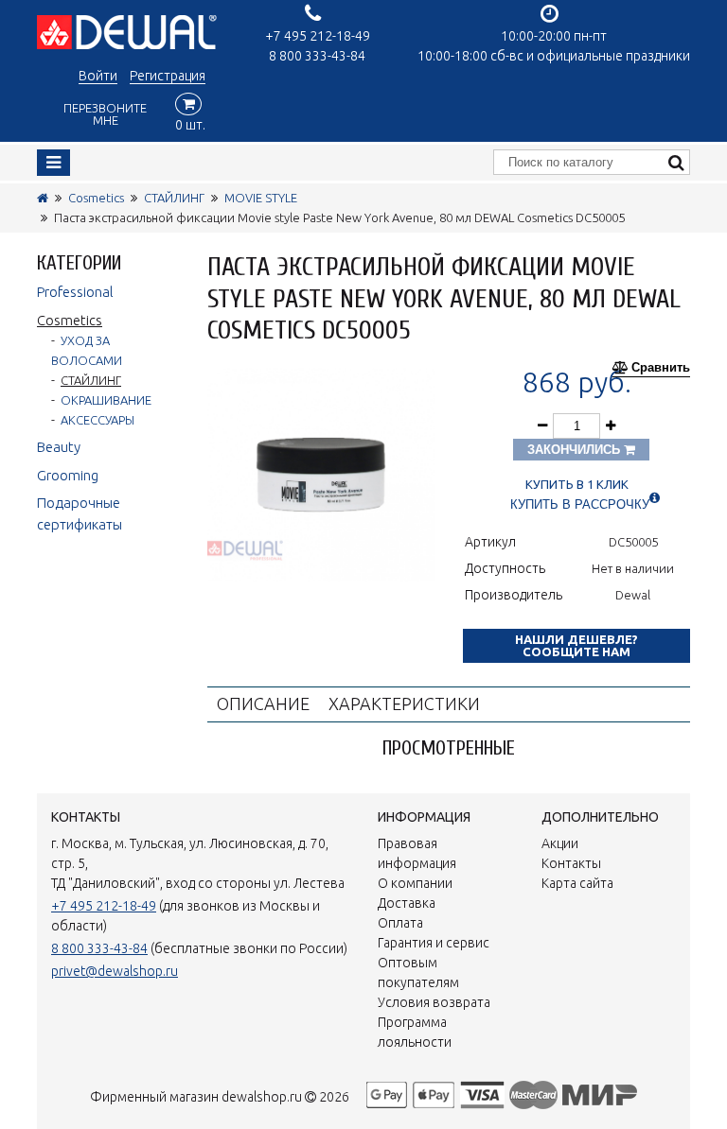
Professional (75, 292)
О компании (415, 883)
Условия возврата (434, 1002)
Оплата (400, 922)
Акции (559, 843)
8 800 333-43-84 (317, 55)
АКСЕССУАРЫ (97, 419)
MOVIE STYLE (260, 197)
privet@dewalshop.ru (114, 971)
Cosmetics (96, 197)
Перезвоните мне (105, 114)
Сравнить (660, 367)
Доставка (406, 903)
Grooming (67, 475)
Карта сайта (577, 883)
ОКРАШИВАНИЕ (106, 400)
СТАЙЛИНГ (174, 197)
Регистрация (167, 75)
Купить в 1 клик (577, 484)
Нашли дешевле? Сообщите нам (576, 645)
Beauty (58, 447)
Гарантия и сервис (433, 942)
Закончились (575, 450)
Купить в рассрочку (579, 504)
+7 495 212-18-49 (317, 35)
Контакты (571, 863)
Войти (98, 75)
